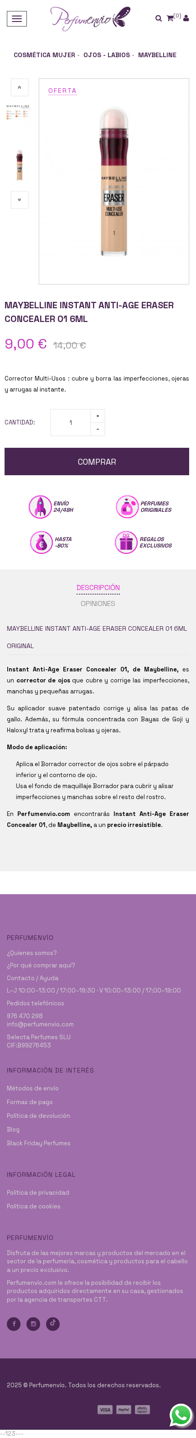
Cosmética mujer (44, 55)
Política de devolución (38, 1116)
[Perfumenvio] (90, 18)
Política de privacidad (38, 1193)
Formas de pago (30, 1102)
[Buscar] (164, 18)
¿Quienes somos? (32, 953)
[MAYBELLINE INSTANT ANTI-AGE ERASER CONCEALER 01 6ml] (114, 181)
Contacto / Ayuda (32, 978)
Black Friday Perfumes (39, 1143)
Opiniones (98, 603)
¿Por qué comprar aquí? (41, 965)
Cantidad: (20, 422)
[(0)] (169, 18)
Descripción (98, 587)
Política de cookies (34, 1206)
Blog (13, 1129)
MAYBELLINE (157, 55)
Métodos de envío (33, 1088)
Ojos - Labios (106, 55)
